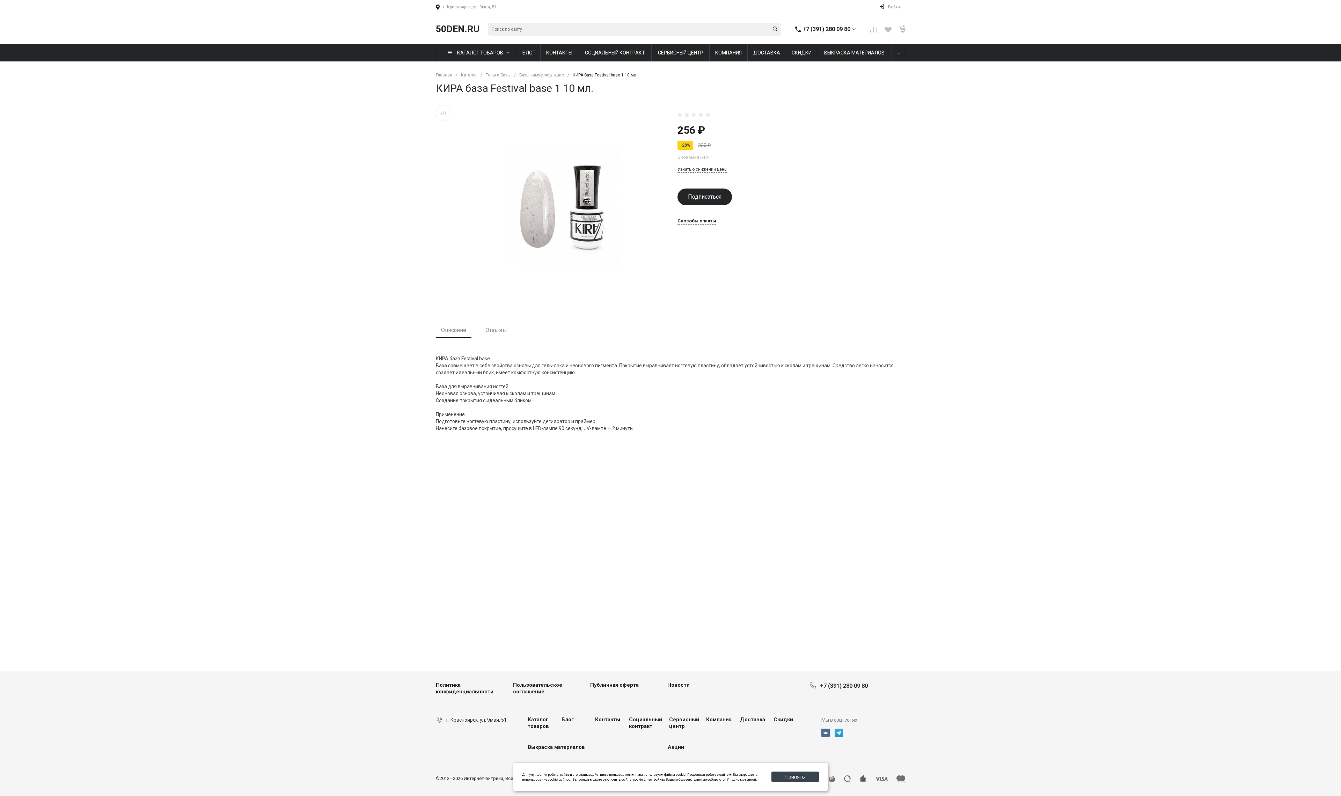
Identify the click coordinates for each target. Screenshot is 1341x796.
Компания (719, 719)
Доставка (752, 719)
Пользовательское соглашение (537, 688)
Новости (678, 685)
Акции (676, 747)
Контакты (607, 719)
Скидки (783, 719)
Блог (568, 719)
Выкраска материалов (556, 747)
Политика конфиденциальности (464, 688)
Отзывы (496, 330)
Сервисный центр (684, 723)
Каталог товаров (538, 723)
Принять (795, 777)
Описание (453, 330)
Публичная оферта (614, 685)
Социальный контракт (645, 723)
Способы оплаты (696, 221)
